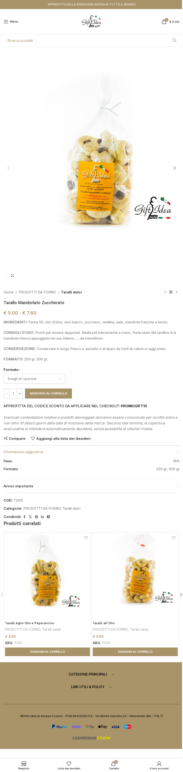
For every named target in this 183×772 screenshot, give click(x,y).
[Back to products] (171, 292)
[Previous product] (165, 292)
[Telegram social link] (48, 517)
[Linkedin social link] (42, 517)
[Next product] (176, 292)
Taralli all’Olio (104, 623)
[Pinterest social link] (36, 517)
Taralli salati (51, 629)
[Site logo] (91, 21)
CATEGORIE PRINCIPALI (88, 674)
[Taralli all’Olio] (135, 576)
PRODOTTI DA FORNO (37, 292)
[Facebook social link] (24, 517)
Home (9, 292)
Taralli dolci (71, 292)
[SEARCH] (174, 40)
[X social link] (30, 517)
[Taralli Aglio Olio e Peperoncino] (47, 576)
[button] (8, 168)
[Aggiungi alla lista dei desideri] (86, 538)
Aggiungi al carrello (48, 393)
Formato (11, 369)
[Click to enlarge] (12, 275)
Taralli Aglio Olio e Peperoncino (29, 623)
